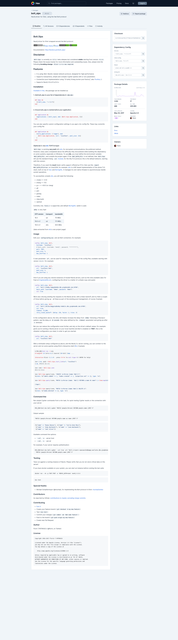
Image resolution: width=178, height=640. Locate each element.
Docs (127, 3)
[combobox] (66, 3)
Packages (109, 3)
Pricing (119, 3)
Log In (142, 3)
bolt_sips (36, 13)
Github (116, 133)
